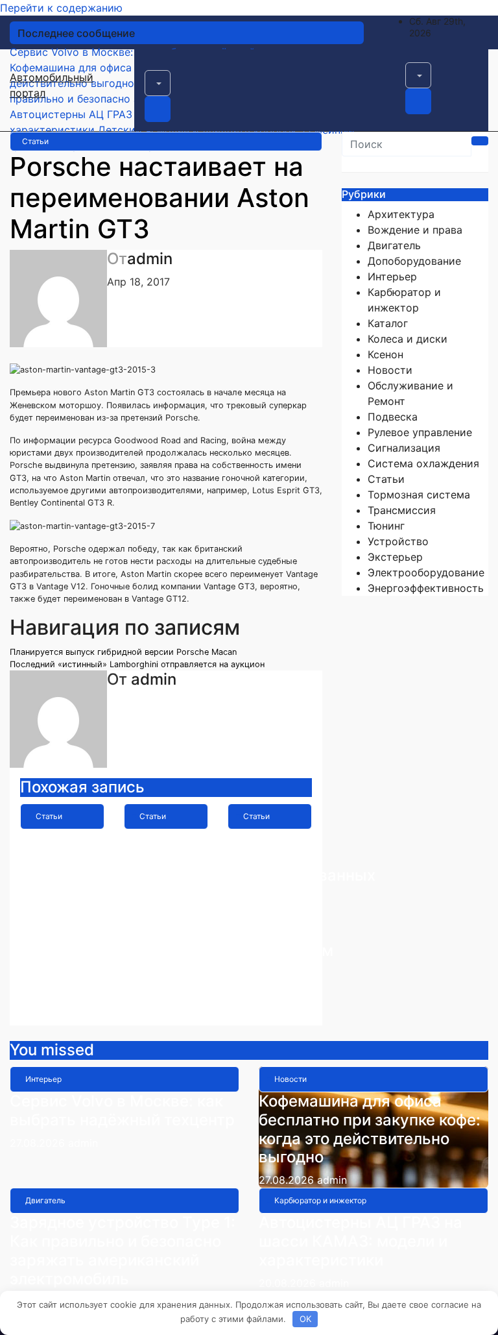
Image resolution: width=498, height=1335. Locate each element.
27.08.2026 (39, 1142)
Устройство (398, 541)
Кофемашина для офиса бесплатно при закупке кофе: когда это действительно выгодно (369, 1129)
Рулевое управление (420, 432)
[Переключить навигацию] (153, 66)
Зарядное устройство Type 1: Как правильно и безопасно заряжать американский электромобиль (122, 1250)
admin (149, 258)
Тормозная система (419, 494)
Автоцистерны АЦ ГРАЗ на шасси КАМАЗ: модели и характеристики (360, 1241)
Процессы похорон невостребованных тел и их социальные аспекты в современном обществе (301, 904)
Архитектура (401, 214)
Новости (390, 369)
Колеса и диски (407, 338)
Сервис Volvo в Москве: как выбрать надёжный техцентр (122, 1110)
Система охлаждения (423, 463)
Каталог (388, 323)
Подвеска (393, 416)
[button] (158, 83)
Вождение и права (415, 229)
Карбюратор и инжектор (320, 1200)
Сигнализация (404, 447)
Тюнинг (386, 525)
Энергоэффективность (426, 588)
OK (305, 1319)
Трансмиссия (402, 510)
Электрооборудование (426, 572)
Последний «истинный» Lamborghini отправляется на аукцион (137, 664)
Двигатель (394, 245)
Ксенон (385, 354)
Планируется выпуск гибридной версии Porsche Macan (123, 652)
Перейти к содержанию (61, 7)
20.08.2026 (289, 1283)
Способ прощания (59, 847)
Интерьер (392, 276)
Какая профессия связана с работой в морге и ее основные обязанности (173, 894)
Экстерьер (395, 556)
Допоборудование (414, 260)
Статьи (35, 141)
